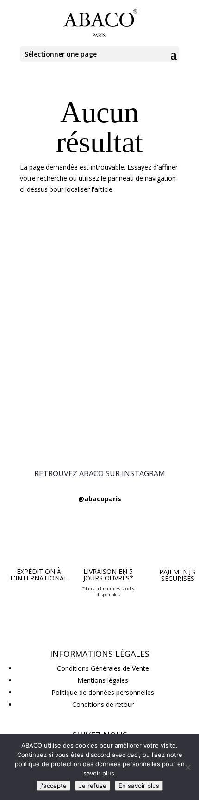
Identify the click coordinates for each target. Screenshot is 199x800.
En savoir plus (138, 785)
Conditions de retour (103, 704)
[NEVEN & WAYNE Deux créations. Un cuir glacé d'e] (99, 249)
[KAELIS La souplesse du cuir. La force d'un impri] (99, 384)
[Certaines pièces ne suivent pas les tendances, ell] (99, 422)
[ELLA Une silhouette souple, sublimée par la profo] (99, 320)
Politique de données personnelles (102, 692)
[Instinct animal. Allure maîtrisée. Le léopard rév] (99, 358)
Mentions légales (102, 680)
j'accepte (53, 785)
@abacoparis (99, 498)
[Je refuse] (187, 767)
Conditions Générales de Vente (103, 668)
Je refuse (92, 785)
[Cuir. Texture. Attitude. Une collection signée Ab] (99, 282)
